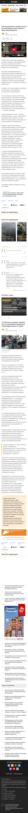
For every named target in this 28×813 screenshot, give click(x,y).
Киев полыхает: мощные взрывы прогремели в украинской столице (14, 727)
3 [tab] (13, 318)
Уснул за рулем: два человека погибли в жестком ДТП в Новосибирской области (16, 662)
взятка (3, 200)
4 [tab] (15, 318)
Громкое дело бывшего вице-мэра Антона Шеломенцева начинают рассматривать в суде (13, 194)
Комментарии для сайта (20, 290)
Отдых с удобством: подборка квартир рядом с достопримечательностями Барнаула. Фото (15, 600)
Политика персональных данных (12, 804)
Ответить (8, 268)
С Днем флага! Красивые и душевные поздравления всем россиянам (15, 738)
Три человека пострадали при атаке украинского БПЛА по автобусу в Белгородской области (14, 587)
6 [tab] (19, 318)
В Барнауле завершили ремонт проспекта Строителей (12, 310)
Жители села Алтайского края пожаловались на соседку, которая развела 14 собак (14, 593)
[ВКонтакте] (7, 38)
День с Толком (19, 5)
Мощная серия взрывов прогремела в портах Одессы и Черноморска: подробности (15, 698)
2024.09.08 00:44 (13, 261)
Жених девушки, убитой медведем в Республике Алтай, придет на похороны (16, 674)
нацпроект (13, 542)
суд (16, 200)
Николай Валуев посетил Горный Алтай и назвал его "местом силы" (15, 656)
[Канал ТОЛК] (22, 205)
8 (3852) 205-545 (7, 795)
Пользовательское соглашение (12, 805)
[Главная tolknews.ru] (14, 2)
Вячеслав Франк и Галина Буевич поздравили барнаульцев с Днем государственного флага (14, 704)
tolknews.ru (8, 779)
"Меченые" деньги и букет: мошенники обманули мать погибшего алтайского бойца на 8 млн (15, 755)
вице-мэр (10, 200)
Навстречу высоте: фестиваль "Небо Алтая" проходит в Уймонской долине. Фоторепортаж (15, 691)
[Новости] (14, 205)
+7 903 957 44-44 (7, 791)
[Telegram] (3, 38)
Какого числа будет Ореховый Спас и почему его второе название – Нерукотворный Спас (15, 733)
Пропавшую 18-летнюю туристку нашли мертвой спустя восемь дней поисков (15, 748)
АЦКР (2, 372)
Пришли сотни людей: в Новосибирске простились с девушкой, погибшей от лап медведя (15, 645)
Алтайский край (4, 543)
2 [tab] (10, 318)
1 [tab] (8, 318)
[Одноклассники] (11, 38)
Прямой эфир (11, 5)
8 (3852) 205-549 (7, 797)
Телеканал (4, 5)
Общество (7, 330)
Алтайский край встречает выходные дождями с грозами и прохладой (15, 743)
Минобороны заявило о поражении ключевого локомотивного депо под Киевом (15, 651)
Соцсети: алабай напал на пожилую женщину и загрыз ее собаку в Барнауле (16, 711)
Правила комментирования (11, 807)
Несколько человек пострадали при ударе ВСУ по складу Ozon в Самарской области (15, 668)
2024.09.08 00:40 (13, 272)
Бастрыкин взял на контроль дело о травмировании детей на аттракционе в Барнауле (15, 679)
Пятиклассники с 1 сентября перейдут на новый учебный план (15, 716)
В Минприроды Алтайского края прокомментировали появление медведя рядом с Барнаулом (14, 721)
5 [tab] (17, 318)
